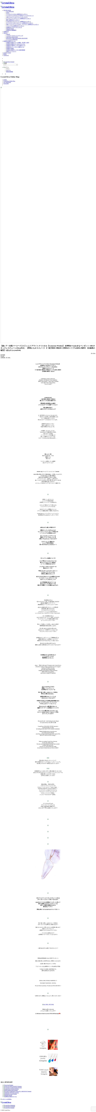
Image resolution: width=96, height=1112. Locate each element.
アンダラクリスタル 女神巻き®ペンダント (17, 14)
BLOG (5, 54)
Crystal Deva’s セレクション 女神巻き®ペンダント (18, 21)
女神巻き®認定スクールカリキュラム (15, 44)
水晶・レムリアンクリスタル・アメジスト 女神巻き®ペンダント (22, 24)
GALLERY (6, 83)
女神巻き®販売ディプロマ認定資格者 (15, 50)
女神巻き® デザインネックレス (14, 27)
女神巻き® (6, 31)
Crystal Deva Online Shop (9, 81)
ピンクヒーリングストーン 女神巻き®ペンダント (18, 18)
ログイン (8, 70)
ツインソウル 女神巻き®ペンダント (15, 26)
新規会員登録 (9, 71)
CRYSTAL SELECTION (12, 37)
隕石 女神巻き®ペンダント (13, 20)
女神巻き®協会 (10, 48)
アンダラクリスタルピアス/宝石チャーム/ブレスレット (20, 15)
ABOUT (5, 33)
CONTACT (6, 55)
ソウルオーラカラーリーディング (14, 35)
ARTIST (8, 34)
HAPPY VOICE (7, 52)
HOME (5, 79)
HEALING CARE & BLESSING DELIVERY (17, 38)
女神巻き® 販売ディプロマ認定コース (15, 45)
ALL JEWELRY (10, 11)
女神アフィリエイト (11, 51)
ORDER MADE (10, 28)
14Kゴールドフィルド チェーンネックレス (17, 17)
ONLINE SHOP (7, 10)
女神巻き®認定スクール (9, 41)
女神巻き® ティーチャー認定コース (15, 47)
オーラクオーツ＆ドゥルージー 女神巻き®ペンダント (19, 23)
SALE (7, 12)
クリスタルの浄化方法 (11, 39)
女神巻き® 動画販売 (11, 30)
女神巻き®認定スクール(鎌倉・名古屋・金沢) (17, 42)
